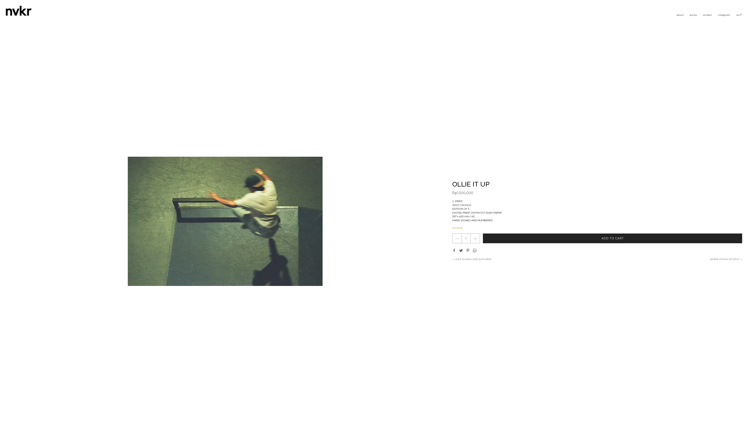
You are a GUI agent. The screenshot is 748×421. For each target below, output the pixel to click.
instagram (724, 15)
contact (707, 15)
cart (739, 14)
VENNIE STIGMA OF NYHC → (726, 259)
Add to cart (613, 238)
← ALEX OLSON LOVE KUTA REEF (471, 259)
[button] (317, 161)
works (693, 15)
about (680, 15)
